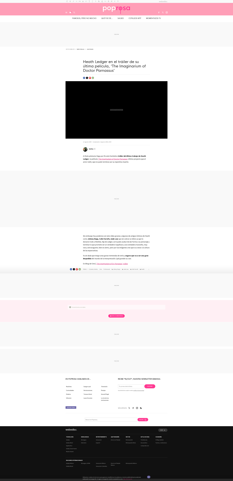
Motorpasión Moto (131, 443)
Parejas (103, 390)
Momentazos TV (153, 18)
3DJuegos (83, 440)
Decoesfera (144, 443)
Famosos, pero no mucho (84, 18)
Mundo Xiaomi (70, 451)
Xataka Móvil (69, 443)
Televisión (104, 386)
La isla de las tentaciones (105, 399)
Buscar (74, 12)
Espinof (98, 443)
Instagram (166, 12)
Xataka (68, 440)
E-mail (93, 78)
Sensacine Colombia (101, 466)
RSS (140, 407)
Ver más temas (71, 407)
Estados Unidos (93, 269)
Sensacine (99, 440)
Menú (66, 12)
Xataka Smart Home (71, 448)
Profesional (107, 269)
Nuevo (70, 12)
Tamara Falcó (88, 394)
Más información (127, 479)
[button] (92, 149)
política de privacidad (138, 390)
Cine (100, 269)
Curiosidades (70, 390)
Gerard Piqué (105, 394)
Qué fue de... (107, 18)
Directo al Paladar (115, 440)
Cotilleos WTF (135, 18)
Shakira (68, 394)
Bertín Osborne (80, 49)
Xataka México (70, 463)
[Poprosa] (116, 9)
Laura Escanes (88, 398)
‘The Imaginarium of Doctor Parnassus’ (112, 159)
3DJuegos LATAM (85, 463)
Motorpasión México (131, 463)
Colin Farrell (135, 269)
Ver (117, 316)
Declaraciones (88, 390)
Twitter (162, 12)
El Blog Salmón (160, 440)
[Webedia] (71, 429)
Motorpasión (129, 440)
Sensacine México (101, 463)
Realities (69, 386)
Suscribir (149, 386)
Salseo (121, 18)
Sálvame (68, 398)
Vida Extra (83, 443)
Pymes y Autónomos (161, 443)
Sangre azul (87, 386)
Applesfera (69, 446)
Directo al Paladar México (115, 464)
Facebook (158, 12)
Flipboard (90, 78)
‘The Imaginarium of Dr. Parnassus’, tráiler (112, 263)
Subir (161, 430)
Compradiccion (145, 446)
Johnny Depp (116, 269)
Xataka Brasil (69, 466)
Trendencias (144, 440)
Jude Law (125, 269)
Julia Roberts (90, 49)
